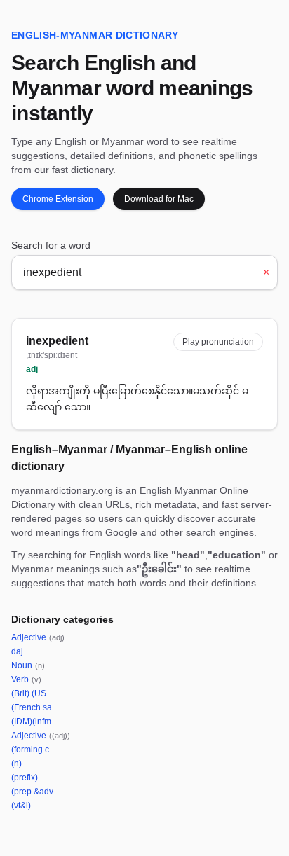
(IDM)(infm (31, 721)
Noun (28, 665)
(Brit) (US (28, 693)
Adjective (38, 637)
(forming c (30, 749)
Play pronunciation (218, 342)
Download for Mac (159, 199)
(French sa (31, 707)
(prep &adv (32, 791)
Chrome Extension (57, 199)
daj (17, 651)
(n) (16, 763)
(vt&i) (21, 805)
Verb (26, 679)
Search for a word (50, 245)
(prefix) (24, 777)
